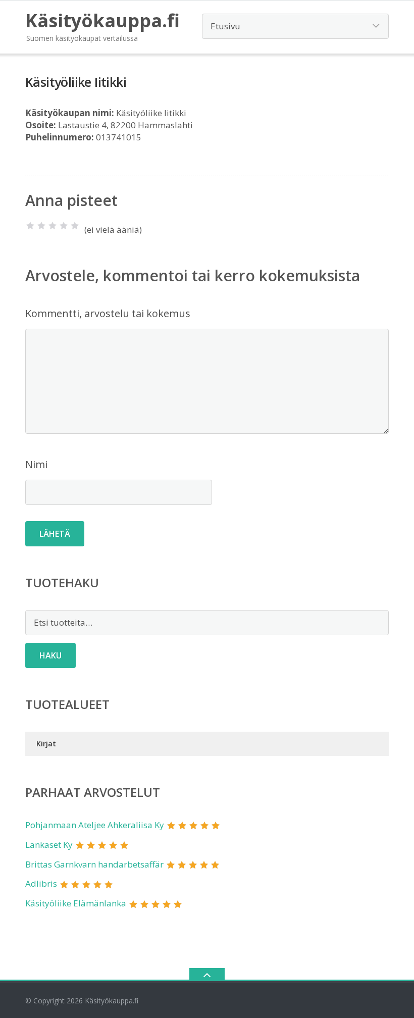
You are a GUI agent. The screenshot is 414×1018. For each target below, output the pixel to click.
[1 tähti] (30, 226)
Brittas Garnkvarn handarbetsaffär (94, 864)
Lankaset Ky (49, 844)
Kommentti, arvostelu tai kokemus (107, 313)
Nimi (36, 464)
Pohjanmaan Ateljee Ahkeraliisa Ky (94, 825)
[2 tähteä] (41, 226)
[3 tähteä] (52, 226)
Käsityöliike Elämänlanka (75, 903)
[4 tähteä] (64, 226)
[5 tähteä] (75, 226)
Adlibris (41, 883)
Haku (50, 655)
